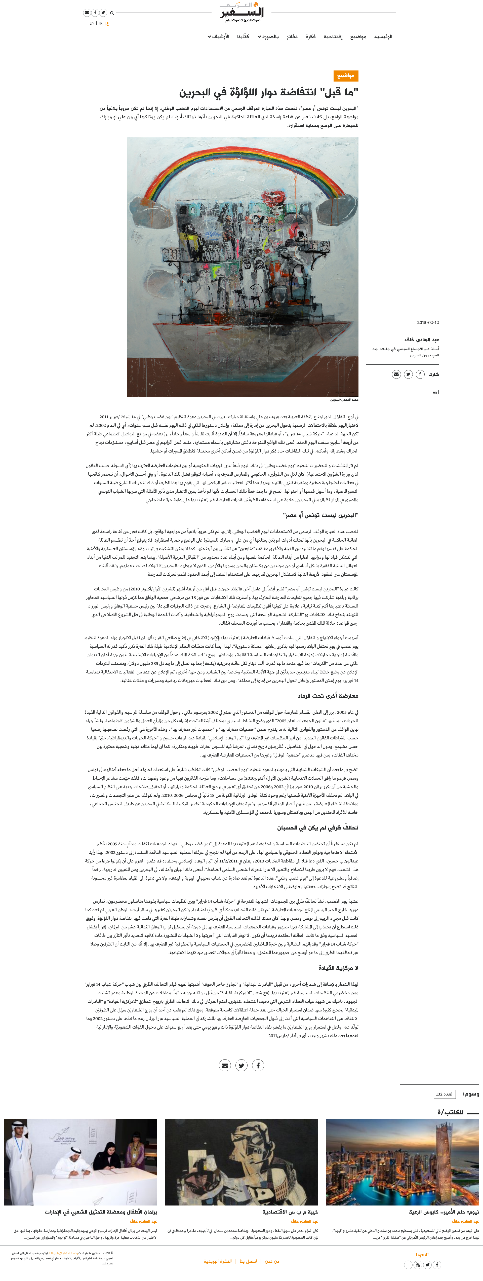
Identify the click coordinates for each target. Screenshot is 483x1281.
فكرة (311, 36)
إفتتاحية (333, 36)
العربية (107, 23)
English (90, 23)
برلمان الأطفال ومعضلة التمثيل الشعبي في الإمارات (101, 1211)
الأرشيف (220, 36)
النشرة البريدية (218, 1261)
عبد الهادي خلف (422, 339)
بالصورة (270, 36)
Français (99, 23)
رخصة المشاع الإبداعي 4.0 (63, 1253)
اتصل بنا (248, 1261)
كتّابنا (243, 36)
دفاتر (292, 36)
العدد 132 (445, 1094)
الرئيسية (383, 36)
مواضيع (358, 36)
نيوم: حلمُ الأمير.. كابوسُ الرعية (444, 1211)
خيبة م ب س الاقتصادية (290, 1211)
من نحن (272, 1261)
